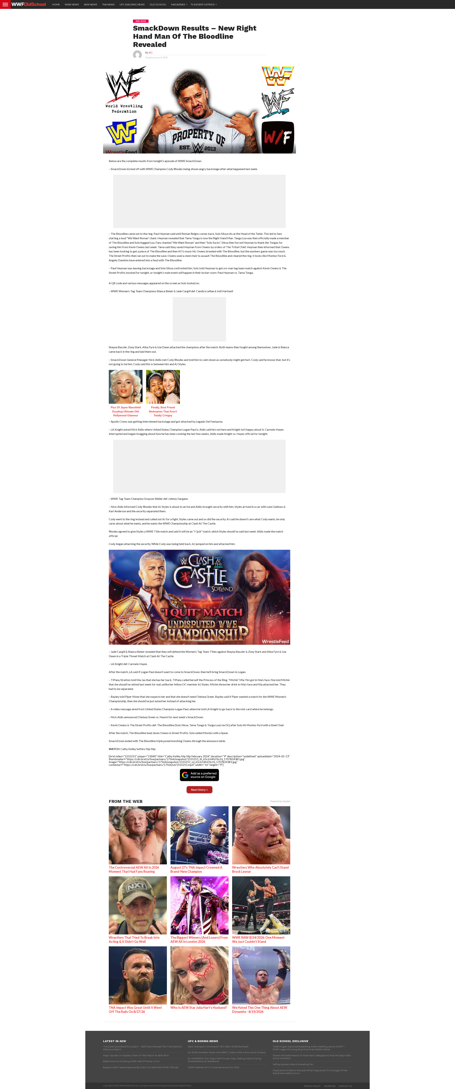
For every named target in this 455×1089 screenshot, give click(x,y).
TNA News (108, 4)
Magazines (178, 4)
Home (56, 4)
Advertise (329, 1086)
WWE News (72, 4)
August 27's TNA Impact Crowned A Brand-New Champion (196, 869)
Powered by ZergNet (280, 801)
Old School (158, 4)
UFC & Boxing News (132, 4)
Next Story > (199, 789)
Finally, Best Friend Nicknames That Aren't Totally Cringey (163, 411)
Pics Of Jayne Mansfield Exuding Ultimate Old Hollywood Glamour (126, 411)
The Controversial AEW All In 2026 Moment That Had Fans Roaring (134, 869)
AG (150, 52)
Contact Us (345, 1086)
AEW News (90, 4)
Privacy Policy (312, 1086)
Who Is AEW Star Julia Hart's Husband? (198, 1007)
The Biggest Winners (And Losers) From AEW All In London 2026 (199, 940)
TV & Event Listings (203, 4)
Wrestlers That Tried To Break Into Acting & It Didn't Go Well (134, 940)
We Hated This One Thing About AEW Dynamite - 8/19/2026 (259, 1010)
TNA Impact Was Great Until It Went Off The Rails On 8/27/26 (135, 1010)
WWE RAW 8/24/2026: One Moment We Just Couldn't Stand (258, 940)
